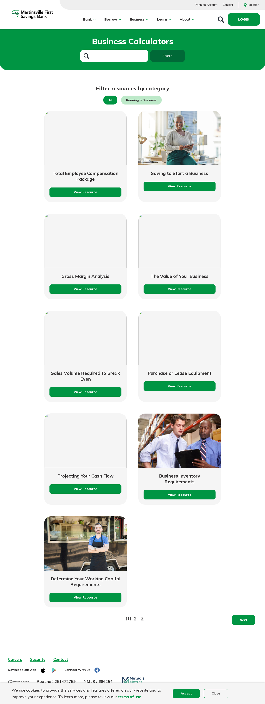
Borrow (110, 19)
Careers (15, 659)
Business (137, 19)
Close (216, 693)
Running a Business (141, 100)
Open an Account (206, 5)
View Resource (91, 193)
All (110, 100)
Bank (87, 19)
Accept (186, 693)
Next (243, 620)
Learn (162, 19)
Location (253, 5)
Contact (228, 5)
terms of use (129, 696)
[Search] (221, 19)
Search (167, 56)
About (185, 19)
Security (37, 659)
